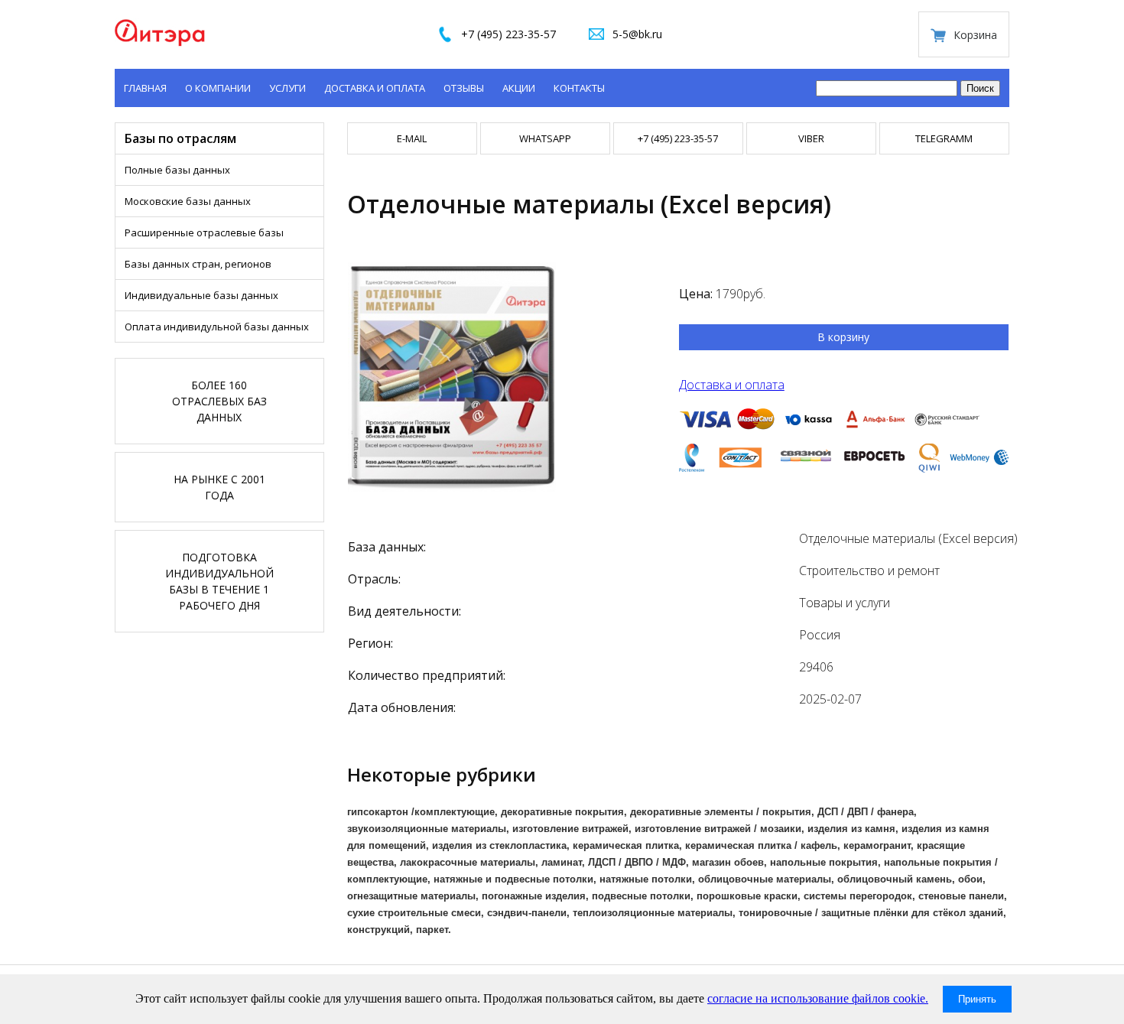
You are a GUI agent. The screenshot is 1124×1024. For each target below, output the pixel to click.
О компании (218, 88)
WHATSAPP (545, 138)
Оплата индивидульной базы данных (217, 326)
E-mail (412, 138)
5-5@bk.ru (637, 34)
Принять (977, 999)
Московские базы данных (188, 201)
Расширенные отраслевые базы (204, 232)
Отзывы (463, 88)
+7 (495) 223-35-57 (508, 34)
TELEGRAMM (944, 138)
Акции (518, 88)
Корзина (975, 35)
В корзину (843, 337)
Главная (145, 88)
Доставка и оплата (374, 88)
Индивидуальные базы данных (201, 295)
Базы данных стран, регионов (198, 264)
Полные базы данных (177, 170)
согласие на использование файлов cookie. (817, 998)
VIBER (811, 138)
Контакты (579, 88)
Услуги (287, 88)
